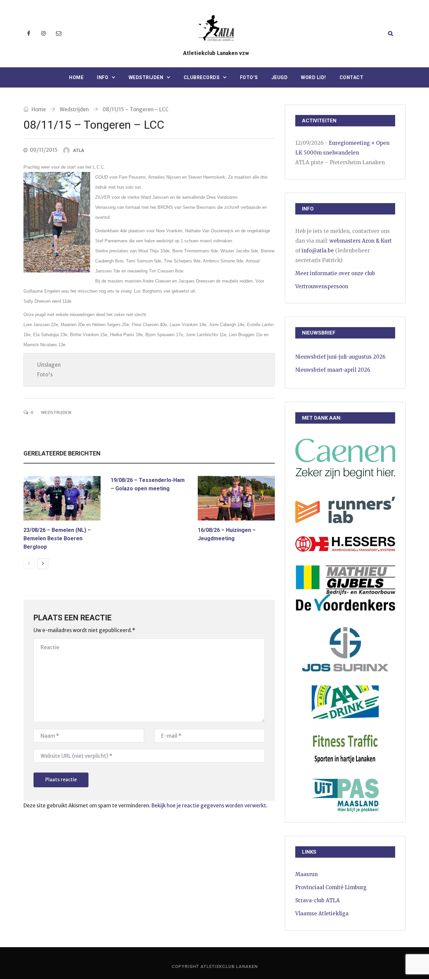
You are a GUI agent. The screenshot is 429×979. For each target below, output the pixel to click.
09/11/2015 (44, 150)
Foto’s (249, 77)
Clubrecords (202, 77)
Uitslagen (49, 365)
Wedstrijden (146, 77)
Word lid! (313, 77)
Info (102, 77)
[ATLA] (216, 29)
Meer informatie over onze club (335, 273)
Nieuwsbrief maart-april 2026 (332, 370)
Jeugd (279, 77)
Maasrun (306, 874)
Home (76, 77)
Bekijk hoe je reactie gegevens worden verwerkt (208, 805)
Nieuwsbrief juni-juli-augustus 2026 (340, 357)
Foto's (45, 374)
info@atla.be (318, 250)
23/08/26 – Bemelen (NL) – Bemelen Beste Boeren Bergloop (57, 538)
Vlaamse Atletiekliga (322, 913)
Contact (352, 77)
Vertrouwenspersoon (321, 286)
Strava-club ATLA (317, 900)
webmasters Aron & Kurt (360, 241)
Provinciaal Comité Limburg (331, 887)
